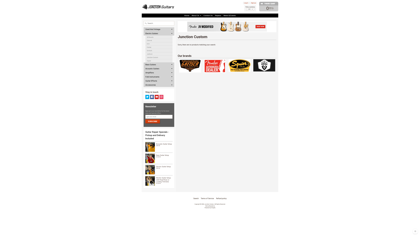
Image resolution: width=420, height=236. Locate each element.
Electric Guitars (151, 33)
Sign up (253, 3)
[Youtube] (157, 97)
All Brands (150, 37)
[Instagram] (161, 97)
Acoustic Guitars (152, 69)
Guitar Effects (151, 81)
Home (186, 15)
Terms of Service (207, 198)
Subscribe (152, 121)
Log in (246, 3)
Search (196, 198)
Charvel (149, 40)
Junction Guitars (209, 204)
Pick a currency (250, 7)
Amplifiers (149, 73)
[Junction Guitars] (158, 6)
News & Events (230, 15)
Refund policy (221, 198)
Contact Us (208, 15)
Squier (149, 61)
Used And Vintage (152, 29)
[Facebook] (152, 97)
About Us (195, 15)
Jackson (149, 54)
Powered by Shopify (210, 207)
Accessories (150, 85)
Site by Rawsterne (210, 206)
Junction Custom (152, 57)
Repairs (218, 15)
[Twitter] (147, 97)
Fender (149, 47)
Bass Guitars (150, 64)
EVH (148, 44)
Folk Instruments (152, 77)
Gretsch (149, 50)
